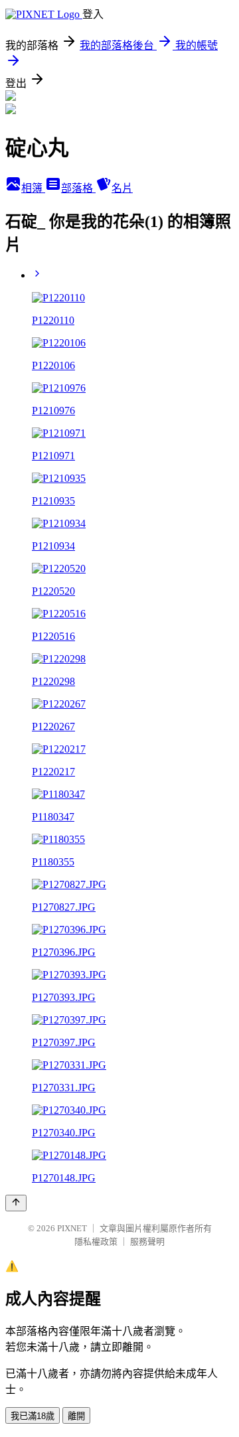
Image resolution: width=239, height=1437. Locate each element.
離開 (76, 1416)
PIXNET (72, 1228)
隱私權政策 (96, 1242)
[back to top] (16, 1203)
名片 (122, 188)
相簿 (33, 188)
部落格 (78, 188)
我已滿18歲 (32, 1416)
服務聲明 (147, 1242)
